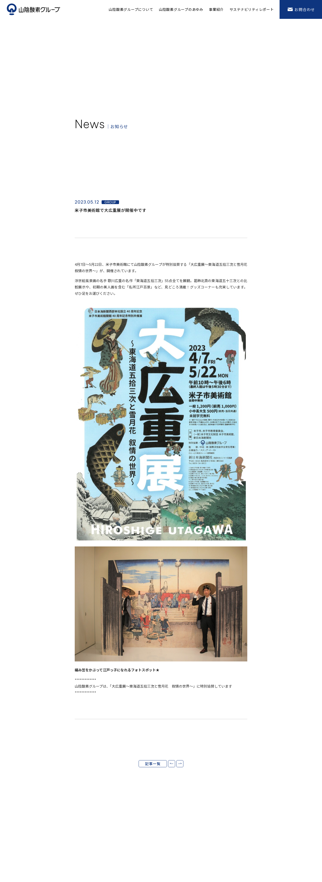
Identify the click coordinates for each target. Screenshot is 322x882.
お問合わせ (304, 9)
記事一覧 (153, 763)
